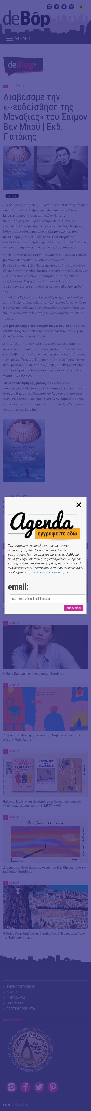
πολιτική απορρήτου (48, 572)
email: (18, 587)
